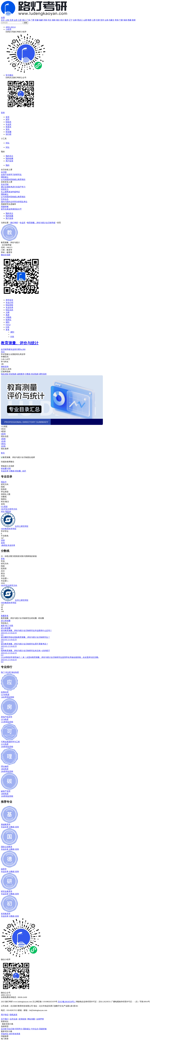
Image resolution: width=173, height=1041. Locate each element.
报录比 (8, 320)
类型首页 (9, 300)
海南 (125, 20)
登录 (3, 113)
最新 (3, 626)
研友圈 (4, 468)
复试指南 (35, 374)
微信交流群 (5, 255)
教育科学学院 (8, 529)
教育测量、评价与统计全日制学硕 (41, 223)
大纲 (7, 312)
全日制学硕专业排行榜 (13, 349)
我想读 (8, 511)
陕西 (89, 20)
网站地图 (31, 1019)
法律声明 (40, 1019)
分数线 (8, 317)
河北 (49, 20)
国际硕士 (27, 1029)
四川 (62, 20)
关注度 (8, 672)
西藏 (129, 20)
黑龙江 (80, 20)
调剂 (7, 322)
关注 (3, 352)
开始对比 (4, 1034)
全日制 (4, 1029)
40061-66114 (11, 27)
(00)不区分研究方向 (9, 509)
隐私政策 (13, 1015)
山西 (85, 20)
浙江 (24, 20)
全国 (3, 18)
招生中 (4, 482)
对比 (3, 511)
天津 (11, 20)
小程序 (8, 29)
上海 (7, 20)
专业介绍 (9, 302)
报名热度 (15, 672)
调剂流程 (43, 374)
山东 (15, 20)
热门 (7, 626)
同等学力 (19, 1029)
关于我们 (4, 1019)
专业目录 (9, 307)
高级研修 (43, 1029)
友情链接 (22, 1019)
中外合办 (35, 1029)
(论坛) (8, 325)
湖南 (54, 20)
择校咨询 (4, 367)
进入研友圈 (5, 621)
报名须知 (4, 374)
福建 (41, 20)
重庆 (66, 20)
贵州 (102, 20)
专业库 (22, 223)
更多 (7, 330)
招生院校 (9, 305)
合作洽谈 (13, 1019)
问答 (7, 327)
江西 (94, 20)
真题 (7, 315)
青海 (117, 20)
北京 (3, 20)
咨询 (3, 543)
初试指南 (12, 374)
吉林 (75, 20)
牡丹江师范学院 (21, 526)
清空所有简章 (14, 1034)
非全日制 (11, 1029)
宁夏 (121, 20)
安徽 (37, 20)
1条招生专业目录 (8, 545)
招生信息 (9, 310)
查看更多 (4, 616)
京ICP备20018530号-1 (66, 1002)
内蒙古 (111, 20)
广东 (28, 20)
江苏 (20, 20)
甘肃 (98, 20)
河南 (45, 20)
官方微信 (9, 75)
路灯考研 (14, 223)
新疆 (134, 20)
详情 (3, 540)
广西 (32, 20)
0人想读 (4, 507)
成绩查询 (20, 374)
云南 (106, 20)
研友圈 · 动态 (20, 471)
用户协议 (4, 1015)
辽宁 (70, 20)
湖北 (58, 20)
